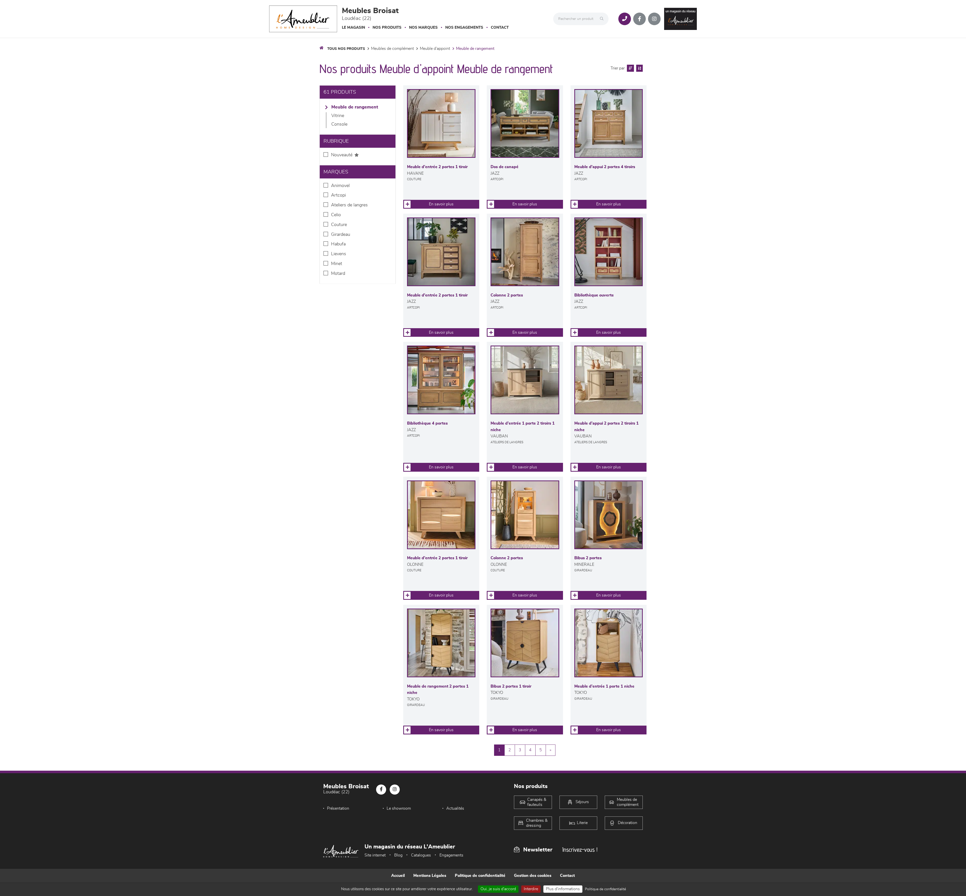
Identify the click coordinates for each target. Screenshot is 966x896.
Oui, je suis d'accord (498, 889)
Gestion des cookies (532, 876)
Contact (500, 27)
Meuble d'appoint (435, 49)
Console (339, 124)
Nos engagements (464, 27)
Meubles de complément (392, 49)
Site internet (375, 855)
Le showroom (399, 808)
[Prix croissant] (630, 68)
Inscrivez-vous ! (579, 849)
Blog (398, 855)
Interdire (531, 889)
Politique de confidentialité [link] (605, 889)
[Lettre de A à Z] (639, 68)
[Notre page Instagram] (654, 19)
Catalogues (421, 855)
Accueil (398, 876)
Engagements (451, 855)
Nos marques (423, 27)
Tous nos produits (346, 49)
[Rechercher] (603, 19)
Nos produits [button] (387, 27)
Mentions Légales (429, 876)
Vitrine (337, 116)
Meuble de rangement (475, 49)
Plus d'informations (563, 889)
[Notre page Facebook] (639, 19)
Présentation (338, 808)
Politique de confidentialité (480, 876)
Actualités (455, 808)
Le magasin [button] (353, 27)
